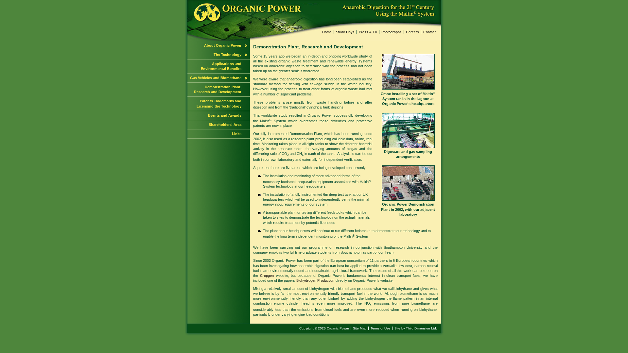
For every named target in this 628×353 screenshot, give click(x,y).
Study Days (345, 32)
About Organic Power (222, 45)
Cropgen (267, 275)
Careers (412, 32)
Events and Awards (224, 115)
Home (327, 32)
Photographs (391, 32)
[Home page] (187, 2)
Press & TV (368, 32)
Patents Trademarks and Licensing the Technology (219, 103)
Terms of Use (380, 328)
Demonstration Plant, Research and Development (217, 89)
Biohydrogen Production (315, 280)
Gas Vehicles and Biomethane (215, 78)
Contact (429, 32)
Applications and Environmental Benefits (221, 66)
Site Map (359, 328)
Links (236, 134)
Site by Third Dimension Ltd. (415, 328)
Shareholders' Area (225, 124)
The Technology (227, 55)
